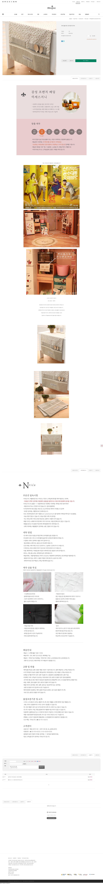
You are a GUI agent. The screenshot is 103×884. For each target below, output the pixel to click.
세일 (80, 14)
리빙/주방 (63, 14)
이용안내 (19, 858)
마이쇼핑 (92, 1)
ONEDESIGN (31, 881)
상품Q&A (97, 470)
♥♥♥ (32, 761)
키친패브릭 (81, 18)
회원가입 (78, 1)
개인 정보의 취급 (25, 858)
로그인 (73, 1)
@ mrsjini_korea (51, 818)
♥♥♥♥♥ (39, 761)
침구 (22, 14)
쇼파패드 (45, 14)
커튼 (38, 14)
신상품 (15, 14)
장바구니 (83, 1)
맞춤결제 (87, 14)
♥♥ (29, 761)
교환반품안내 (83, 470)
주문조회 (87, 1)
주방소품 (86, 18)
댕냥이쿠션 (71, 14)
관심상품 (64, 60)
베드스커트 (30, 14)
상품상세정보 (75, 470)
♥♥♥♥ (35, 761)
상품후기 (91, 470)
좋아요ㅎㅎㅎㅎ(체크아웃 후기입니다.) (15, 780)
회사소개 (10, 858)
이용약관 (14, 858)
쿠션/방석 (54, 14)
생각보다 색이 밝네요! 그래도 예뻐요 (15, 777)
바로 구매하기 (86, 60)
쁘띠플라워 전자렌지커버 (95, 18)
